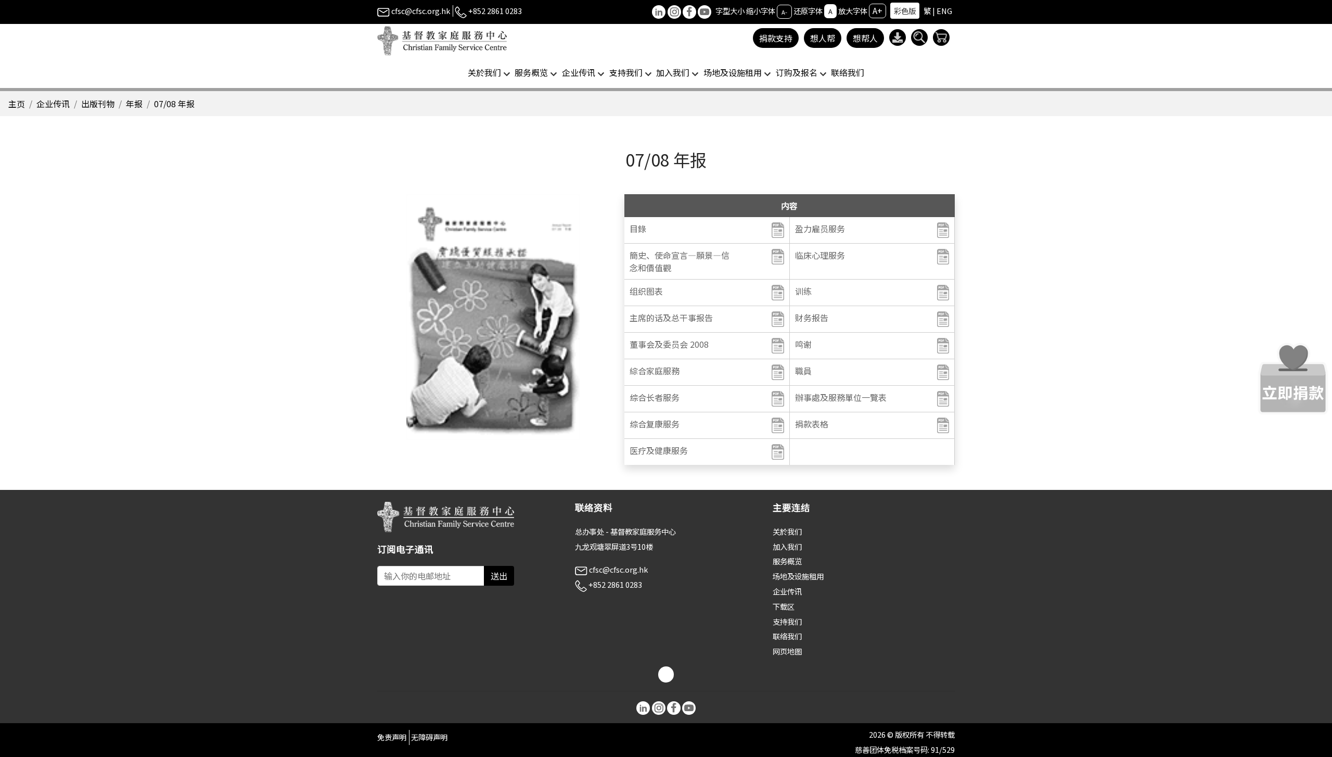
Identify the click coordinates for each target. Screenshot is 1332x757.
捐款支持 (775, 38)
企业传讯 (53, 103)
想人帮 (822, 38)
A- (784, 11)
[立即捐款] (1293, 378)
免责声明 (391, 736)
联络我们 (847, 72)
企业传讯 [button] (578, 72)
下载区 (784, 606)
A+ (877, 10)
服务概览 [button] (531, 72)
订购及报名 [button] (796, 72)
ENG (944, 10)
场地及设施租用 (798, 576)
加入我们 (787, 546)
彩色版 (905, 10)
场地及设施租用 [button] (732, 72)
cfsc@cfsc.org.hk (420, 10)
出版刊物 (97, 103)
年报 (134, 103)
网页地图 (787, 651)
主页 (16, 103)
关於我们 (787, 531)
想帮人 (865, 38)
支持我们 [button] (626, 72)
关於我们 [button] (484, 72)
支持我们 (787, 621)
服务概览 (787, 561)
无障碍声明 (429, 736)
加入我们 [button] (672, 72)
